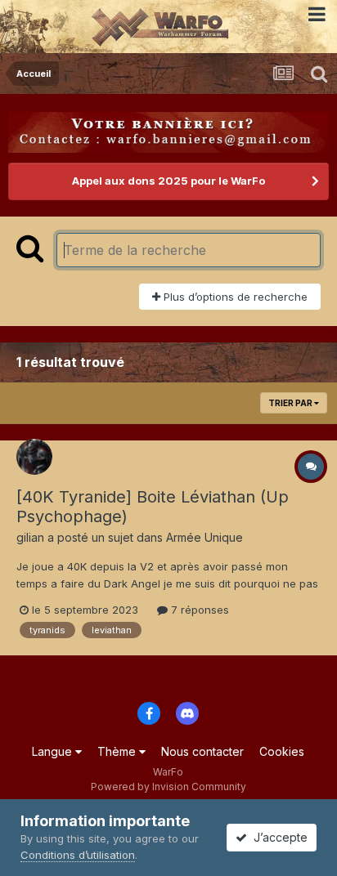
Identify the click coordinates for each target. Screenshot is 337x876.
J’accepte (277, 837)
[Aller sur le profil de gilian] (34, 457)
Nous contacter (202, 751)
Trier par (291, 403)
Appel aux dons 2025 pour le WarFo (168, 180)
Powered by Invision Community (168, 786)
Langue (53, 751)
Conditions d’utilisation (77, 854)
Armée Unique (204, 537)
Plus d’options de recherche (234, 296)
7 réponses (198, 609)
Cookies (281, 751)
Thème (118, 751)
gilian (30, 537)
